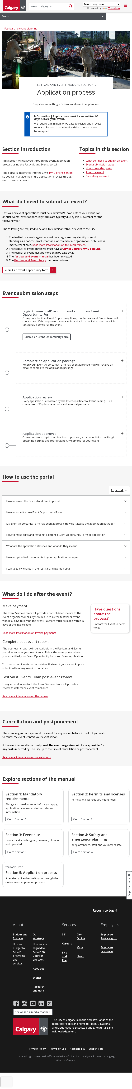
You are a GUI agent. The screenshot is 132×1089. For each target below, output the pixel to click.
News (80, 956)
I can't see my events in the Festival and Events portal (38, 568)
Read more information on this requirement (58, 245)
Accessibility (77, 1048)
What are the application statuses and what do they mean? (41, 546)
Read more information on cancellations (26, 757)
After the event (95, 172)
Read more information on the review (25, 696)
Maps (80, 947)
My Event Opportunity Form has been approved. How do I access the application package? (60, 523)
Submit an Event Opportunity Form (47, 337)
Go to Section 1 (17, 819)
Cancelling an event (97, 176)
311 (64, 934)
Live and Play (64, 956)
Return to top (103, 910)
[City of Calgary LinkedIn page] (41, 1003)
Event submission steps (100, 164)
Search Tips (96, 1048)
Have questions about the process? (107, 614)
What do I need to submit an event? (107, 160)
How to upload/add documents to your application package (42, 557)
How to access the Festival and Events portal (33, 501)
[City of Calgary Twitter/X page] (49, 1003)
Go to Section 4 (83, 852)
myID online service (61, 172)
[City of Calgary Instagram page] (24, 1003)
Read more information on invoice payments (29, 633)
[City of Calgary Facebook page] (16, 1003)
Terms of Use (57, 1048)
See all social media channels (33, 1012)
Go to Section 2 (83, 819)
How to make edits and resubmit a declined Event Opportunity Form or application (55, 535)
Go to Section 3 (17, 852)
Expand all (117, 490)
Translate (114, 8)
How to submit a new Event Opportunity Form (34, 512)
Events (37, 977)
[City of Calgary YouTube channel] (33, 1003)
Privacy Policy (37, 1048)
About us (38, 968)
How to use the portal (99, 168)
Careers (67, 943)
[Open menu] (125, 6)
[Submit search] (71, 6)
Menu (5, 16)
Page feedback (129, 887)
